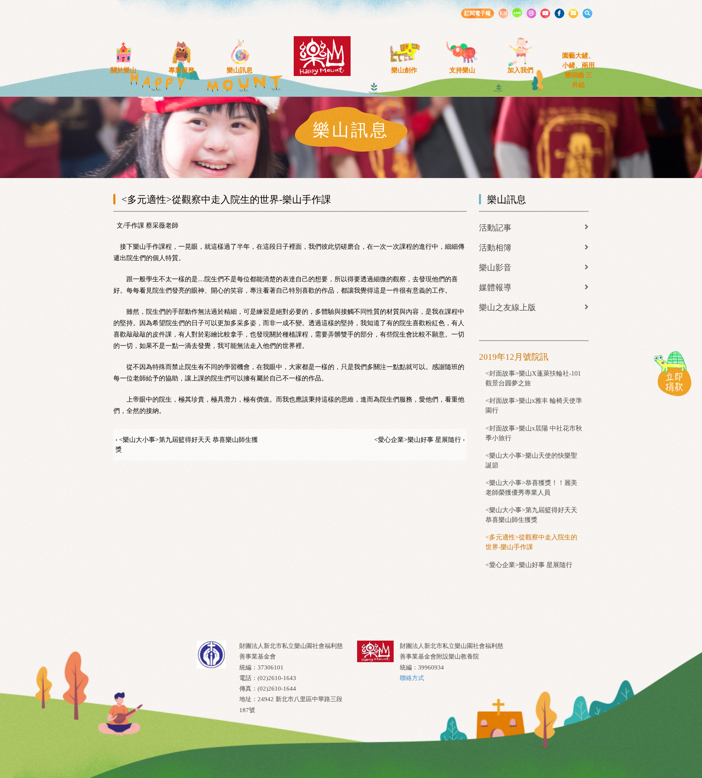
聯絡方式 (412, 678)
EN (503, 13)
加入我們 (520, 70)
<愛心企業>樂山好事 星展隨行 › (419, 439)
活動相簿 (495, 247)
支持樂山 (462, 70)
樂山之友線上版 (507, 307)
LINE (517, 12)
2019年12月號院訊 (513, 357)
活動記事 (495, 227)
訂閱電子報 (477, 13)
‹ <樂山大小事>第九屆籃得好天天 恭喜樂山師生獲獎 (186, 444)
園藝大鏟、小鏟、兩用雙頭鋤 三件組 (578, 70)
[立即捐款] (672, 373)
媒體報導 (495, 287)
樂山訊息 (240, 70)
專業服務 (182, 70)
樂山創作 (404, 70)
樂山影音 (495, 267)
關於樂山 (123, 70)
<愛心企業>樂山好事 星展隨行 (528, 564)
